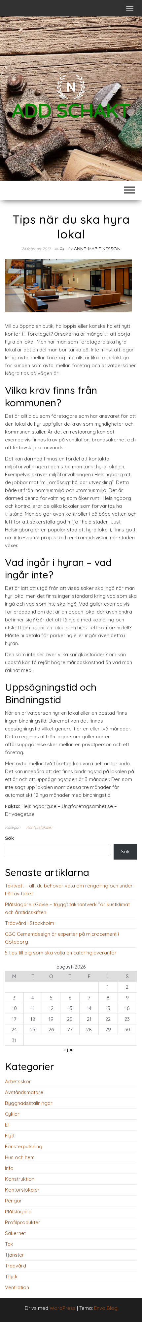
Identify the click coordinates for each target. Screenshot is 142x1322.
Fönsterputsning (23, 1146)
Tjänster (14, 1255)
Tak (9, 1244)
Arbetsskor (18, 1081)
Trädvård (15, 1266)
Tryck (11, 1276)
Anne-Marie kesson (97, 249)
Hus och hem (20, 1157)
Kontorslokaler (39, 827)
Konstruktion (19, 1179)
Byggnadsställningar (29, 1103)
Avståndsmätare (24, 1092)
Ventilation (17, 1287)
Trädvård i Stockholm (29, 923)
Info (9, 1168)
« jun (68, 1049)
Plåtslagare (18, 1211)
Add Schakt (71, 110)
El (7, 1125)
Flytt (10, 1135)
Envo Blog (106, 1308)
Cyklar (12, 1114)
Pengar (13, 1201)
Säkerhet (15, 1233)
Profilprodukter (22, 1222)
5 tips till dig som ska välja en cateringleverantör (61, 953)
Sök (9, 838)
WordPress (63, 1308)
